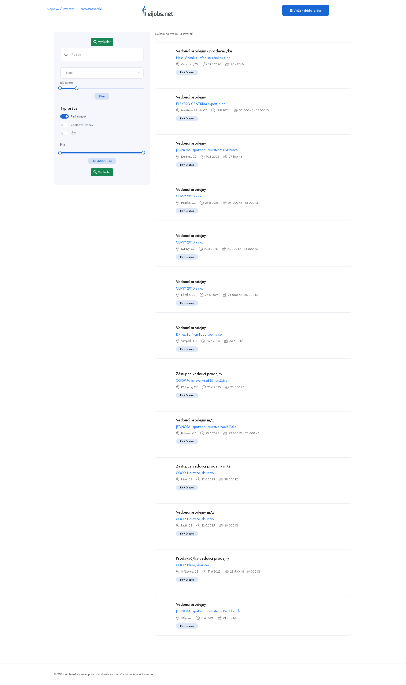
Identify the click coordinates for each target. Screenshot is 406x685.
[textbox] (101, 73)
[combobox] (102, 73)
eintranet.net (146, 674)
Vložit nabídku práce (307, 10)
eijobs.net (70, 674)
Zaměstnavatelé (91, 9)
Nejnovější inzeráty (60, 9)
